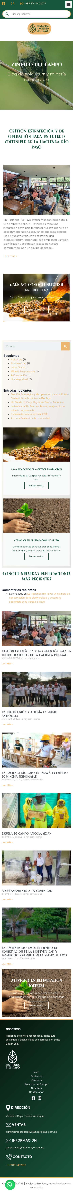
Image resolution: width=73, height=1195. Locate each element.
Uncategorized (19, 379)
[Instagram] (40, 1098)
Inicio (36, 1072)
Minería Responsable (23, 371)
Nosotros (36, 1088)
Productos (36, 1076)
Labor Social (18, 367)
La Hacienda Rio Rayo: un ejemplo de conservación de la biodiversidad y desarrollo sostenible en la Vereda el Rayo (39, 597)
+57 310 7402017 (16, 1165)
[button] (68, 4)
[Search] (65, 346)
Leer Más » (7, 663)
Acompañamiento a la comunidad (30, 418)
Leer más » (10, 256)
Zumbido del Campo (36, 1084)
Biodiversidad (18, 363)
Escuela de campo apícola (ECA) (29, 414)
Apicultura (16, 359)
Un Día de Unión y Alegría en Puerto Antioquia (37, 402)
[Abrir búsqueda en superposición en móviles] (36, 14)
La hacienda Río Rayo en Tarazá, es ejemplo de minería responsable (35, 774)
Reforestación (19, 375)
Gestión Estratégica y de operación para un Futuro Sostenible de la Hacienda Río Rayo (36, 653)
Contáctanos (36, 1092)
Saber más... (36, 309)
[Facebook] (33, 1098)
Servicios (36, 1080)
